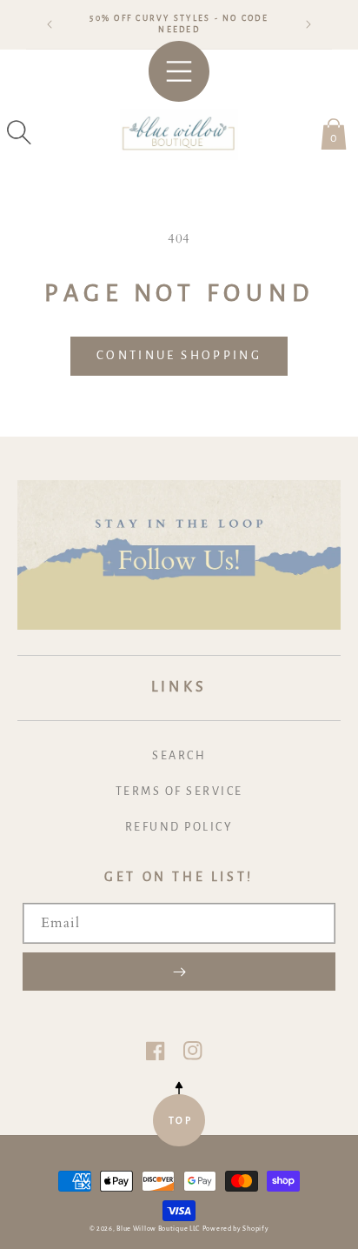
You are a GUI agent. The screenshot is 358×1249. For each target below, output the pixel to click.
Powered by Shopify (235, 1228)
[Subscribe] (179, 971)
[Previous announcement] (49, 24)
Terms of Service (179, 791)
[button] (19, 132)
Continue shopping (179, 355)
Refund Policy (179, 827)
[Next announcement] (308, 24)
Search (179, 756)
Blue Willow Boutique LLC (158, 1228)
